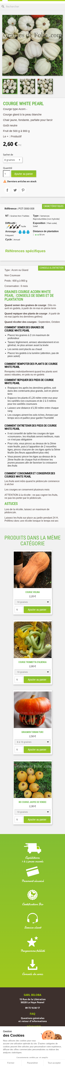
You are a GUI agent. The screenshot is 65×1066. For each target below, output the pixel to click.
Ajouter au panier (23, 173)
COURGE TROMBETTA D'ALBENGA (32, 662)
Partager (7, 190)
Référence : (11, 208)
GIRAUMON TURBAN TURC (32, 732)
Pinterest (23, 190)
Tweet (15, 190)
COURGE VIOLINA (32, 592)
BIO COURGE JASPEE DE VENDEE (32, 802)
